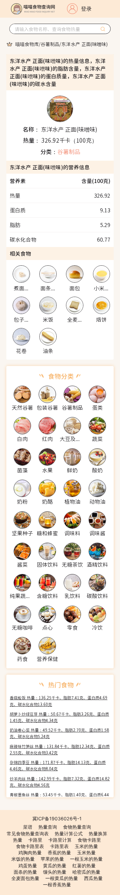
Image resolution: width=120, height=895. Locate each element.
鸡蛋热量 (27, 865)
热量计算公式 (69, 833)
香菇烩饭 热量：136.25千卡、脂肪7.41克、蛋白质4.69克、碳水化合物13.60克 (58, 701)
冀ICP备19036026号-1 (57, 818)
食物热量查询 (77, 827)
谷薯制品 (50, 44)
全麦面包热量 (25, 878)
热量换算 (98, 833)
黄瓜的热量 (54, 865)
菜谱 (27, 827)
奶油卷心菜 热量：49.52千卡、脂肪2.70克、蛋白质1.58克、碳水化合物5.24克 (59, 733)
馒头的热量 (54, 872)
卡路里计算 (60, 840)
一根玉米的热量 (86, 859)
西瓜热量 (93, 878)
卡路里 (35, 840)
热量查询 (47, 827)
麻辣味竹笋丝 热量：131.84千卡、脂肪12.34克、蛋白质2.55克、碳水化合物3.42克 (60, 749)
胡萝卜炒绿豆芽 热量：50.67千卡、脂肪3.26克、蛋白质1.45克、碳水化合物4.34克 (59, 717)
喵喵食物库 (27, 44)
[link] (27, 44)
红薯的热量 (84, 865)
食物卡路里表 (30, 846)
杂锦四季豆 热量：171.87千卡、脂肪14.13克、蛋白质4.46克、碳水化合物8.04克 (58, 765)
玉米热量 (86, 852)
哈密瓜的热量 (86, 872)
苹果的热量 (52, 859)
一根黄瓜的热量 (61, 878)
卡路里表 (59, 846)
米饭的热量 (23, 859)
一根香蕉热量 (57, 884)
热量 (17, 840)
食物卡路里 (89, 840)
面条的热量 (25, 872)
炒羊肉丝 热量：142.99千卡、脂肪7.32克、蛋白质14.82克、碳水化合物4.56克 (60, 782)
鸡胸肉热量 (30, 852)
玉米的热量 (86, 846)
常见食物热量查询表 (28, 833)
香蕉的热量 (59, 852)
